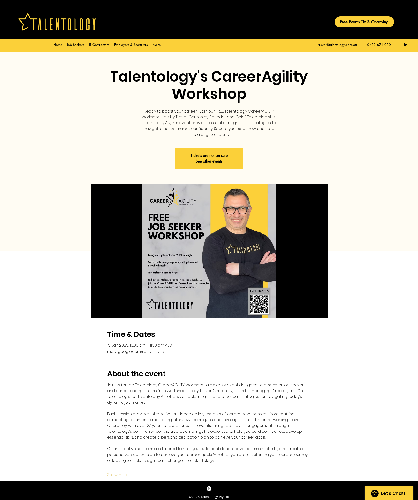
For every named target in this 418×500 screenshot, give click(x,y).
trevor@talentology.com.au (337, 44)
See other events (209, 161)
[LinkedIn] (405, 44)
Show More (117, 474)
